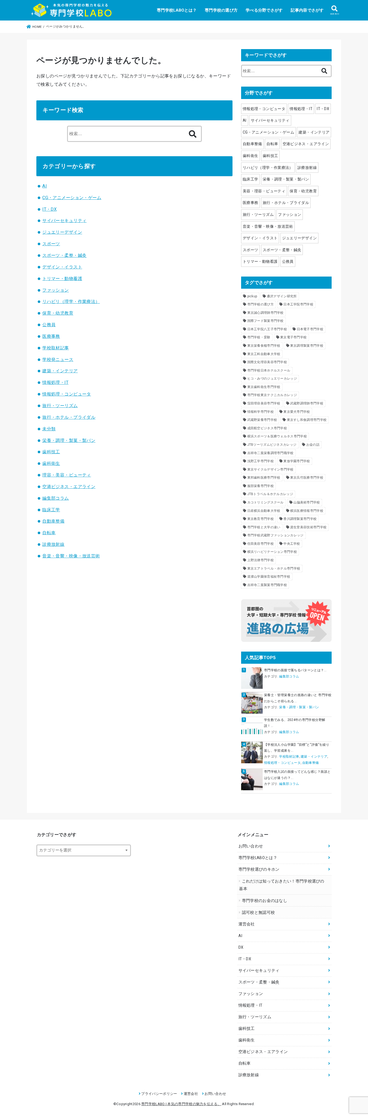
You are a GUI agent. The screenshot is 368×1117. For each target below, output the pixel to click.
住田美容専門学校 (260, 544)
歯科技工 (51, 451)
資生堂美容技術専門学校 (308, 527)
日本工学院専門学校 (298, 304)
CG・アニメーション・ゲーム (71, 197)
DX (241, 947)
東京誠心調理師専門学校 (265, 313)
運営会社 (246, 924)
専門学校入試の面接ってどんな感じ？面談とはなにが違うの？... (297, 774)
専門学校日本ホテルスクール (268, 370)
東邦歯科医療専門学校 (263, 477)
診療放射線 (53, 544)
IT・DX (49, 209)
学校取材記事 (55, 347)
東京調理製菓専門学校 (306, 346)
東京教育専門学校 (260, 519)
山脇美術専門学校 (306, 502)
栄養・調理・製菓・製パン (68, 440)
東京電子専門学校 (293, 337)
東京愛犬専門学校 (296, 412)
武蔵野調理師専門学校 (306, 403)
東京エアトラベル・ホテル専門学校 (273, 568)
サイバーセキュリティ (64, 220)
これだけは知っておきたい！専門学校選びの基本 (281, 885)
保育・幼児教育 (57, 313)
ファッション (55, 290)
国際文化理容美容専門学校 (267, 362)
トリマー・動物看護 (62, 278)
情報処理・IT (55, 382)
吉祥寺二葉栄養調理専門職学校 (270, 453)
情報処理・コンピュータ (66, 394)
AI (44, 186)
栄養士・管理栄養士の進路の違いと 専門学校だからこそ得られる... (298, 698)
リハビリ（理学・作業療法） (71, 301)
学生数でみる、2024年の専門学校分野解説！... (294, 723)
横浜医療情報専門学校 (306, 511)
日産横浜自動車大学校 (263, 511)
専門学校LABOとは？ (177, 10)
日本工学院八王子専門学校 (267, 329)
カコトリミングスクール (265, 502)
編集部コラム (55, 498)
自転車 (48, 532)
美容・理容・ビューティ (264, 191)
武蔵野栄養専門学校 (262, 420)
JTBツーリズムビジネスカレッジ (272, 445)
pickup (252, 296)
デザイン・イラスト (62, 267)
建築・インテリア (60, 370)
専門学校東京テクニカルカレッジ (272, 395)
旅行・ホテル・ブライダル (68, 417)
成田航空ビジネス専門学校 (267, 428)
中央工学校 (291, 544)
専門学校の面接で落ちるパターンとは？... (295, 670)
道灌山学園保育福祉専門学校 (268, 576)
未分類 (48, 428)
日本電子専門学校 (310, 329)
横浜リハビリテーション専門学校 (272, 552)
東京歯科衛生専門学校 (263, 387)
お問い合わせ (250, 846)
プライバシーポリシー (159, 1094)
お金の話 (313, 445)
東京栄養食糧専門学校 (263, 346)
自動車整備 (53, 521)
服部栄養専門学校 (260, 486)
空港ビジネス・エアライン (68, 486)
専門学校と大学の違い (263, 527)
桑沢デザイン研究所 (282, 296)
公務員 (48, 324)
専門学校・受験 (258, 337)
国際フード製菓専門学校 (265, 321)
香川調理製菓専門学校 (300, 519)
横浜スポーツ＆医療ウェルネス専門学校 (277, 436)
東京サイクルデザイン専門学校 (270, 469)
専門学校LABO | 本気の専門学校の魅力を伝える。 (181, 1104)
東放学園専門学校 (296, 461)
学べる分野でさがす (264, 10)
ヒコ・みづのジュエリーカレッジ (272, 378)
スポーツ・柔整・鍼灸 (64, 255)
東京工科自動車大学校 (263, 354)
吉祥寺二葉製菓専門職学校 (267, 585)
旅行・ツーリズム (60, 405)
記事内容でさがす (307, 10)
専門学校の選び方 (221, 10)
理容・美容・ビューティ (66, 475)
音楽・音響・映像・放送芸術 (71, 555)
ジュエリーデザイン (62, 232)
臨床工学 (51, 509)
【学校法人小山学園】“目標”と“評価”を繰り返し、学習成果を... (296, 747)
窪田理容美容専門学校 (263, 403)
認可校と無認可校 (258, 912)
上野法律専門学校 (260, 560)
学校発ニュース (57, 359)
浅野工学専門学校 (260, 461)
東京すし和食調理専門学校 (307, 420)
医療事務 (51, 336)
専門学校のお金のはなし (264, 900)
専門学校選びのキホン (259, 869)
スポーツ (51, 243)
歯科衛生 (51, 463)
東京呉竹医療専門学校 (306, 477)
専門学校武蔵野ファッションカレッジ (275, 535)
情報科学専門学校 (260, 412)
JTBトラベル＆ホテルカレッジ (270, 494)
